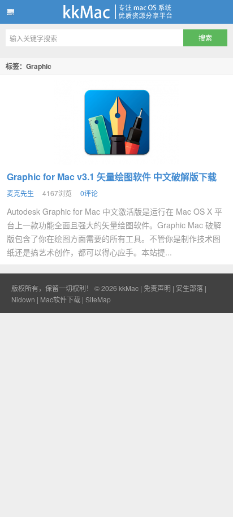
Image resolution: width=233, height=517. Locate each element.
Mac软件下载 (60, 299)
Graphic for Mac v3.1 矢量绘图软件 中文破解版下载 (112, 176)
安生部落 (189, 288)
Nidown (23, 299)
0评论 (89, 193)
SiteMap (98, 299)
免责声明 (157, 288)
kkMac (116, 12)
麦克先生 (20, 193)
